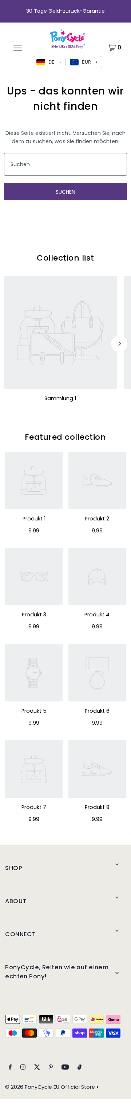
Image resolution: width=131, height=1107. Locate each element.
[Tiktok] (80, 1068)
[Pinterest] (51, 1068)
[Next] (119, 343)
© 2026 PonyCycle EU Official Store (50, 1087)
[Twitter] (37, 1068)
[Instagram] (22, 1068)
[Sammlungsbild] (60, 332)
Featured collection (65, 437)
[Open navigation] (18, 48)
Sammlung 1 (60, 398)
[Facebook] (10, 1068)
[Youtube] (65, 1068)
